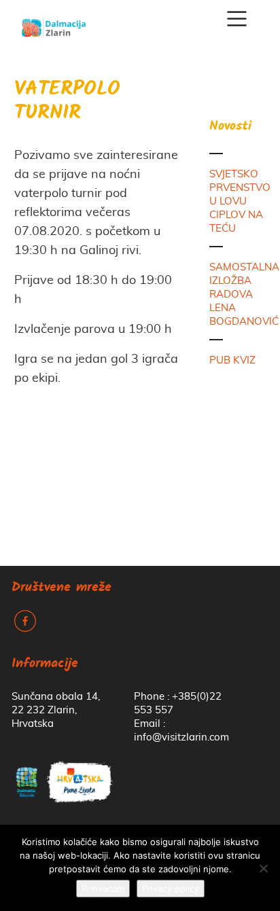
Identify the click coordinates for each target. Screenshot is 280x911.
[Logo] (53, 22)
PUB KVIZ (232, 360)
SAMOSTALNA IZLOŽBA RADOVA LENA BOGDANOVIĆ (244, 294)
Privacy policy (170, 888)
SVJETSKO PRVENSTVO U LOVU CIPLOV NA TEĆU (239, 201)
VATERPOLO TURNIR (67, 101)
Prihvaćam (103, 888)
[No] (263, 868)
